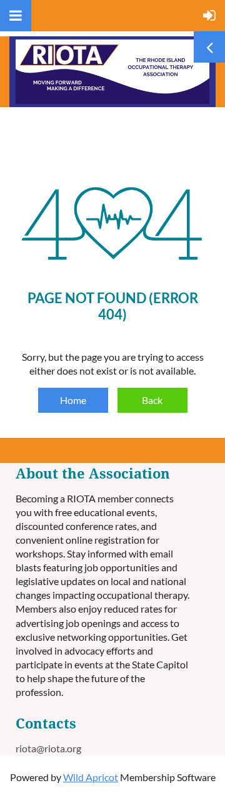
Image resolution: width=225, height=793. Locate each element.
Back (152, 400)
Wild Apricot (90, 777)
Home (73, 400)
